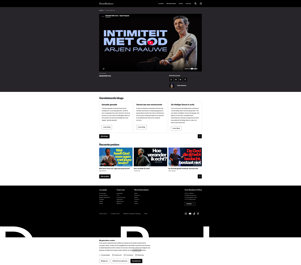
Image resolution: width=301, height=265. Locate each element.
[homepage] (115, 3)
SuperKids (120, 193)
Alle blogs (104, 136)
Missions (119, 203)
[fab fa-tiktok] (194, 214)
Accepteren (136, 261)
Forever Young (121, 197)
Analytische (118, 255)
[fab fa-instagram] (186, 214)
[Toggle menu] (201, 3)
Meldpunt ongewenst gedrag (131, 213)
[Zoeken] (195, 3)
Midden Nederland (104, 197)
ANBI (145, 213)
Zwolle (101, 201)
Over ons (188, 3)
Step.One (137, 195)
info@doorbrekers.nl (190, 195)
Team (136, 201)
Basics (136, 197)
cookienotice (137, 250)
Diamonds (120, 199)
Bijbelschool (120, 201)
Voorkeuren (129, 255)
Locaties (161, 3)
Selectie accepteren (119, 261)
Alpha (135, 193)
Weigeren (104, 261)
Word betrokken (171, 3)
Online (101, 203)
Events (181, 3)
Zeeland (101, 199)
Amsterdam (102, 193)
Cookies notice (115, 213)
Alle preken (105, 176)
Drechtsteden (103, 195)
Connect (136, 199)
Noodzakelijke (105, 255)
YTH (118, 195)
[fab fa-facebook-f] (198, 214)
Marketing (141, 255)
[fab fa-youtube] (190, 214)
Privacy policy (103, 213)
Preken (101, 10)
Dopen (136, 203)
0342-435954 (189, 193)
